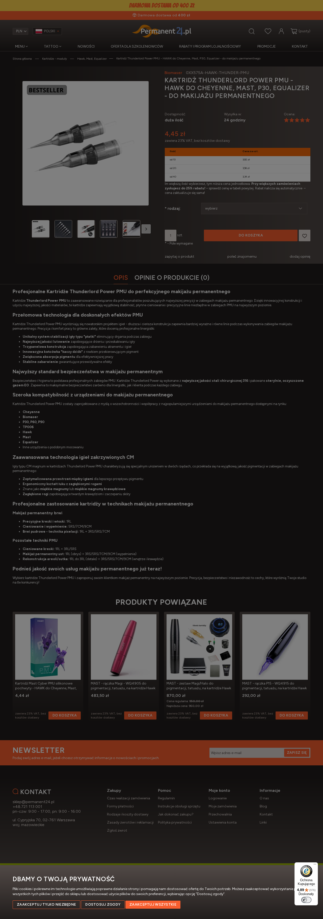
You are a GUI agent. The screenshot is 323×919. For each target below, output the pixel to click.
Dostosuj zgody (102, 904)
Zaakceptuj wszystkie (152, 904)
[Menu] (315, 865)
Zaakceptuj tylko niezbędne (46, 904)
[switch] (306, 900)
